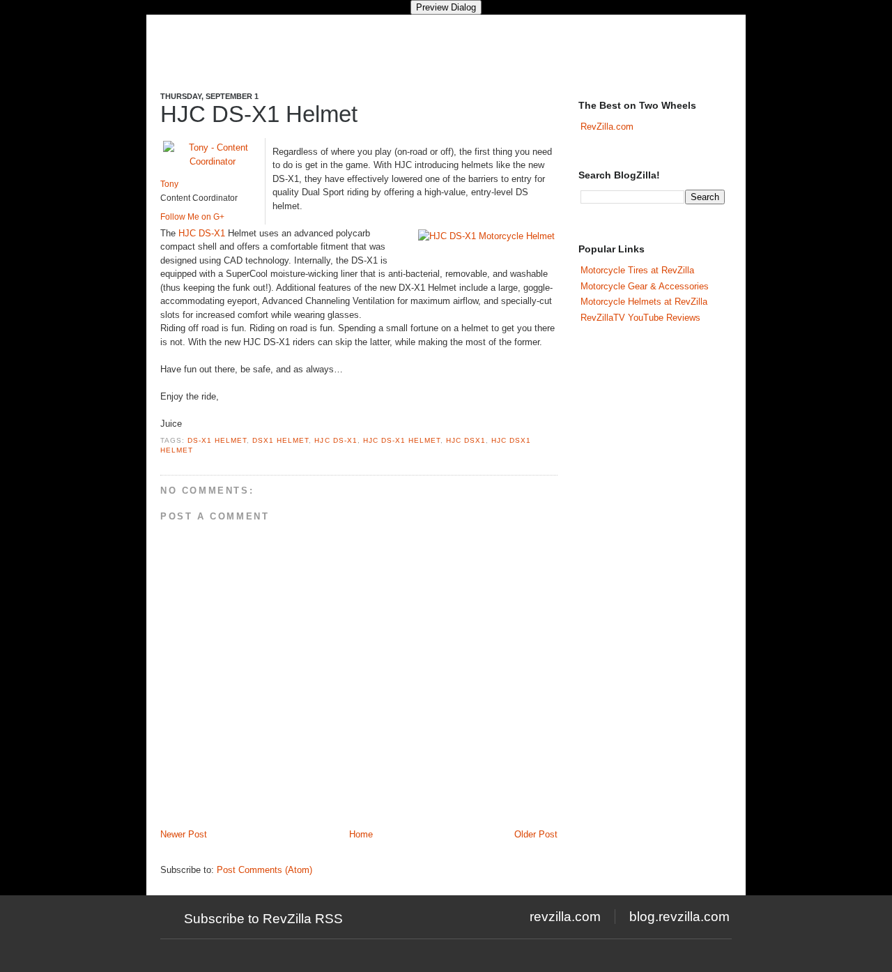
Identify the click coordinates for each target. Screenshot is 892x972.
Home (361, 834)
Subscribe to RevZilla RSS (263, 918)
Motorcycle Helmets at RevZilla (643, 301)
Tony (169, 184)
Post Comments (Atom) (264, 870)
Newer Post (183, 834)
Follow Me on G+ (192, 217)
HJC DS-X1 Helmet (258, 114)
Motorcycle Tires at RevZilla (637, 270)
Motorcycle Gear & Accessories (644, 286)
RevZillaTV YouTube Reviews (640, 317)
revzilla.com (565, 916)
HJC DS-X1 (201, 233)
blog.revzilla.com (679, 916)
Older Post (536, 834)
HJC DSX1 (466, 440)
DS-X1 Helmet (217, 440)
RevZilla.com (606, 126)
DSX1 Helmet (280, 440)
